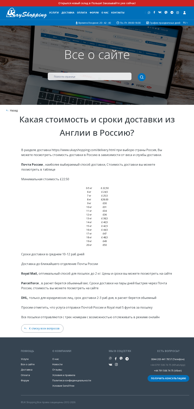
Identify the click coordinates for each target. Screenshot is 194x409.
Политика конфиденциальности (71, 380)
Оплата (82, 12)
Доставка (67, 12)
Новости (57, 364)
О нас (105, 12)
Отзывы (57, 369)
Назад (14, 110)
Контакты (117, 12)
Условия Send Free (63, 385)
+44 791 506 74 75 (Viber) (167, 370)
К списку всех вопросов (44, 328)
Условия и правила (63, 375)
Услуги (54, 12)
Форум (94, 12)
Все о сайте (28, 364)
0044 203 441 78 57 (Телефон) (167, 359)
